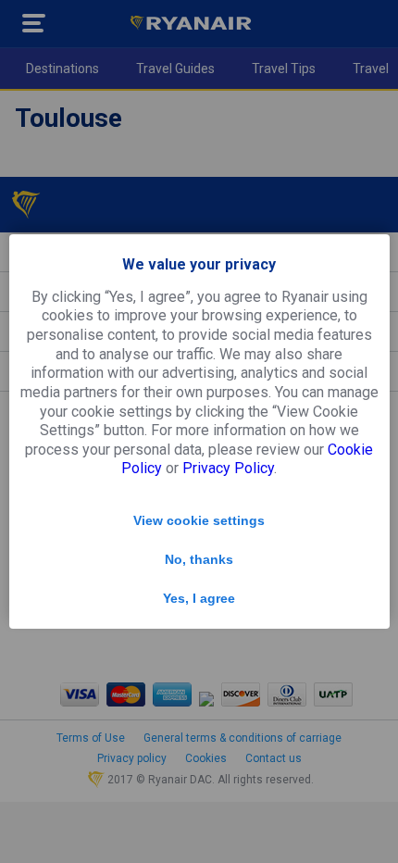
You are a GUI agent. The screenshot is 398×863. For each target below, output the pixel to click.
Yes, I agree (199, 598)
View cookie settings (199, 520)
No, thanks (199, 559)
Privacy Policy (228, 468)
